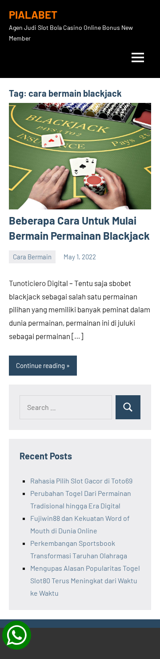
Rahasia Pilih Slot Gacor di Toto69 (81, 480)
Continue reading (40, 365)
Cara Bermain (32, 257)
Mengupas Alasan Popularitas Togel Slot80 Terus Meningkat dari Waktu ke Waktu (85, 580)
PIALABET (33, 14)
